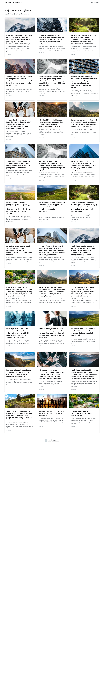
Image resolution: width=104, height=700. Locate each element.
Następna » (55, 440)
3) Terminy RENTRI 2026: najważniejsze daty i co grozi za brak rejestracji (82, 413)
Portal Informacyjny (13, 2)
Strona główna (95, 2)
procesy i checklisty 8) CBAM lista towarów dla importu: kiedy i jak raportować (51, 413)
